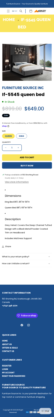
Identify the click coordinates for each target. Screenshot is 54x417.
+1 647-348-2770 (9, 306)
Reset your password (13, 376)
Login (5, 369)
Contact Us (8, 351)
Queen (8, 136)
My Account (8, 373)
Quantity (6, 142)
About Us (7, 344)
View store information (17, 182)
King (21, 136)
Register (6, 366)
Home (9, 19)
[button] (8, 11)
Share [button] (8, 246)
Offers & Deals (10, 348)
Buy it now (27, 165)
